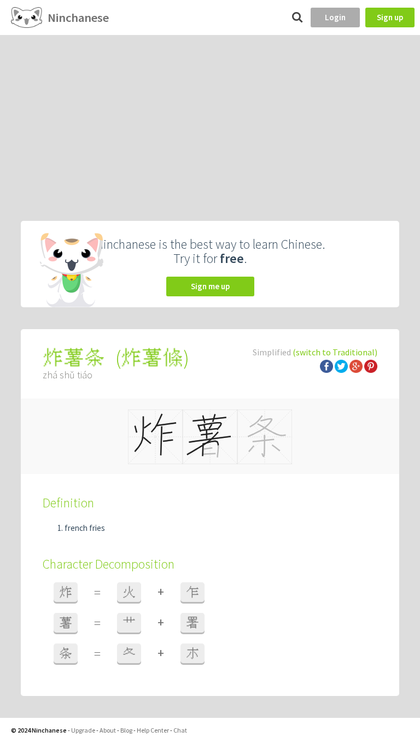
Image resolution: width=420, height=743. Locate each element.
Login (335, 17)
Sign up (390, 17)
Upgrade (83, 730)
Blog (126, 730)
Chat (180, 730)
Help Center (153, 730)
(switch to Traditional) (335, 352)
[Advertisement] (210, 117)
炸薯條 (152, 358)
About (108, 730)
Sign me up (210, 286)
